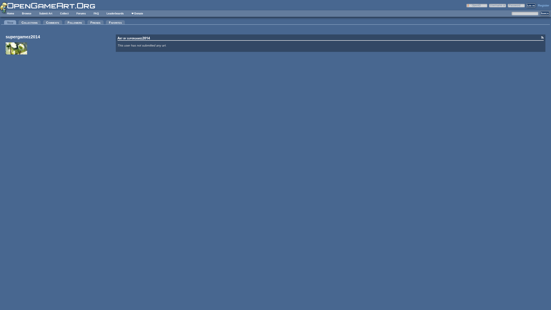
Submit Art (45, 13)
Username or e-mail (497, 5)
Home (10, 13)
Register (543, 5)
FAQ (96, 13)
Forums (81, 13)
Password (514, 5)
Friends (95, 22)
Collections (30, 22)
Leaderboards (115, 13)
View (11, 22)
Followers (75, 22)
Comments (52, 22)
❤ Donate (137, 13)
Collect (64, 13)
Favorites (115, 22)
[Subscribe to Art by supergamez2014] (542, 38)
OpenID (476, 5)
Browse (26, 13)
